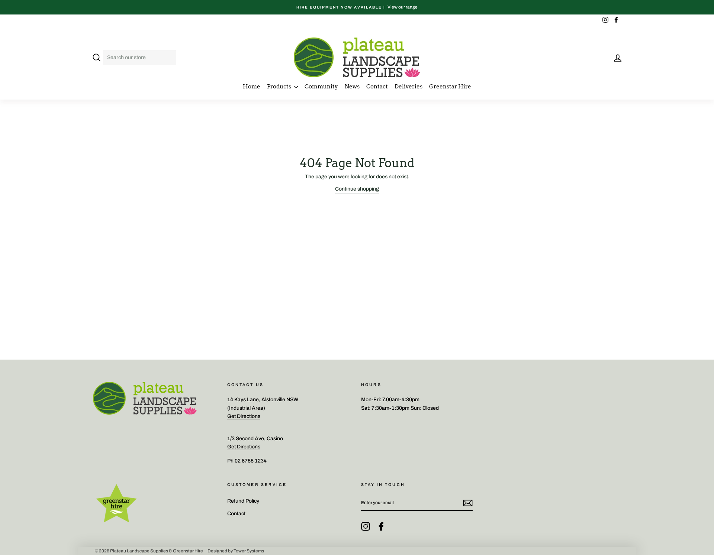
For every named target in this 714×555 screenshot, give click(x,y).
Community (321, 86)
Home (251, 86)
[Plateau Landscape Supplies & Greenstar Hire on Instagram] (365, 526)
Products (279, 86)
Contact (377, 86)
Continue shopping (357, 189)
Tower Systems (249, 551)
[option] (357, 7)
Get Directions (243, 416)
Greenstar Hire (450, 86)
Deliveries (408, 86)
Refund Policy (243, 501)
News (352, 86)
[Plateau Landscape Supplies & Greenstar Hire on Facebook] (381, 526)
